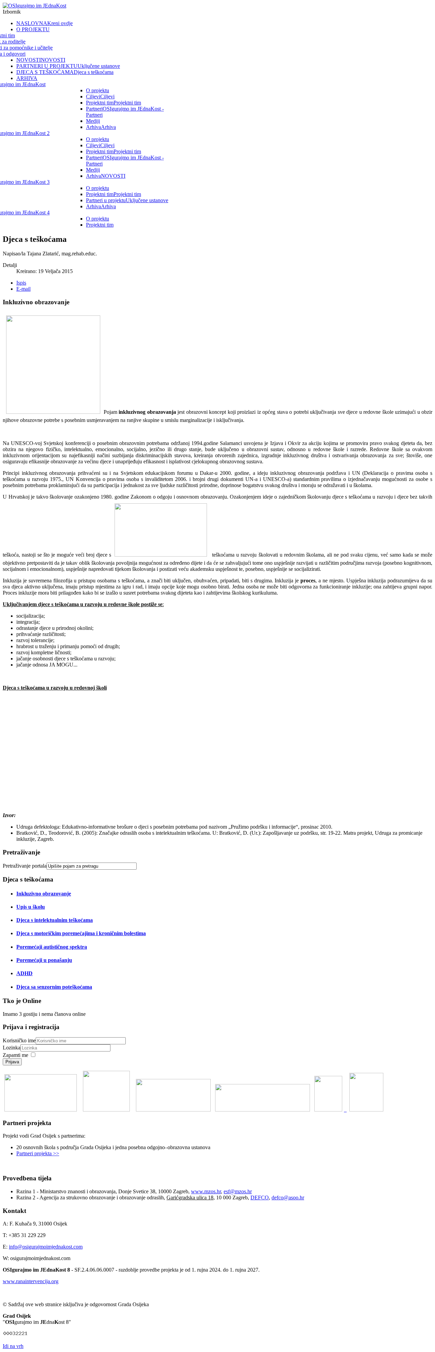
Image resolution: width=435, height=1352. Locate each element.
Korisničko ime (19, 1040)
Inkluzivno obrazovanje (43, 893)
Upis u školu (30, 907)
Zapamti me (15, 1055)
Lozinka (11, 1047)
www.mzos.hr (206, 1191)
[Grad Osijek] (330, 1110)
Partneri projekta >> (37, 1153)
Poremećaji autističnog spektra (51, 947)
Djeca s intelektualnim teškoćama (54, 920)
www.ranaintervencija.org (30, 1281)
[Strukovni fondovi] (41, 1110)
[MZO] (173, 1110)
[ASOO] (262, 1110)
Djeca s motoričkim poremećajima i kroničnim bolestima (81, 933)
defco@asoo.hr (288, 1197)
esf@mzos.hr (238, 1191)
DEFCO (259, 1197)
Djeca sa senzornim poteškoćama (54, 987)
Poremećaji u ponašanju (44, 960)
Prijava (12, 1061)
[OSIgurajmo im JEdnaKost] (34, 5)
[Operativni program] (366, 1110)
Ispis (21, 283)
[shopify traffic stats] (16, 1334)
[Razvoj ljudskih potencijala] (106, 1110)
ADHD (24, 973)
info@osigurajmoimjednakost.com (46, 1247)
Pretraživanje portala (25, 866)
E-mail (23, 289)
